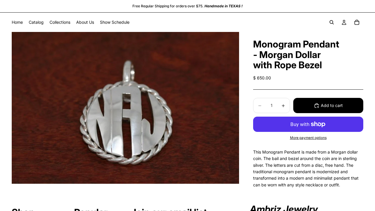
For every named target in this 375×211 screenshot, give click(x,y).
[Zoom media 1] (125, 107)
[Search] (331, 22)
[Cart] (356, 22)
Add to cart (332, 105)
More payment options (308, 138)
